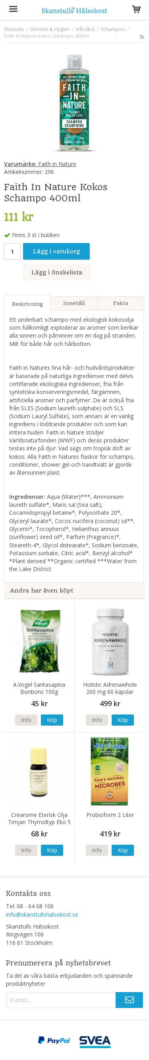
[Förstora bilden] (74, 102)
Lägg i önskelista (56, 272)
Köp (52, 720)
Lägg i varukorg (56, 251)
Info (26, 720)
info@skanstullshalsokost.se (42, 914)
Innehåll (74, 303)
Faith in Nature (40, 164)
